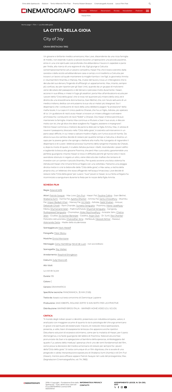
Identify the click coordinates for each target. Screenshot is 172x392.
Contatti (84, 385)
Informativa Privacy (91, 382)
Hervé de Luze (79, 244)
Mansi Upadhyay (114, 205)
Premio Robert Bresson (82, 4)
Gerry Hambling (63, 244)
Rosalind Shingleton (67, 254)
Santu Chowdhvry (108, 199)
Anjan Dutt (94, 215)
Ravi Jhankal (116, 215)
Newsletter (127, 11)
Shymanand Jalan (59, 209)
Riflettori (93, 11)
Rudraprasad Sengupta (54, 212)
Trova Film (86, 16)
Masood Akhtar (103, 219)
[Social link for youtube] (125, 387)
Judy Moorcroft (60, 260)
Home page (26, 25)
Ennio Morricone (60, 238)
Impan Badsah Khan (57, 202)
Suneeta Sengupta (85, 205)
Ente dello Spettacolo (31, 4)
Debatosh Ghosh (51, 205)
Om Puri (81, 195)
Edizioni (45, 4)
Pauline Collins (105, 195)
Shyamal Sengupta (96, 209)
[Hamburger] (147, 10)
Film (35, 25)
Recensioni (105, 11)
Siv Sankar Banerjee (68, 215)
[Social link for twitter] (115, 387)
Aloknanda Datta (51, 222)
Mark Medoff (64, 227)
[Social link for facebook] (118, 387)
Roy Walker (61, 249)
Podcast (139, 11)
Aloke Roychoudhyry (90, 212)
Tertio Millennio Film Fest (61, 4)
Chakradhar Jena (75, 219)
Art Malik (85, 202)
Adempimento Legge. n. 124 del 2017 (130, 383)
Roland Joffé (56, 190)
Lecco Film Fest (121, 4)
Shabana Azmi (50, 199)
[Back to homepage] (32, 383)
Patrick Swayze (57, 195)
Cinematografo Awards (103, 4)
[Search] (150, 4)
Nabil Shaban (106, 202)
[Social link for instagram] (122, 387)
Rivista (116, 11)
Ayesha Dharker (78, 199)
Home (84, 11)
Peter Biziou (60, 233)
